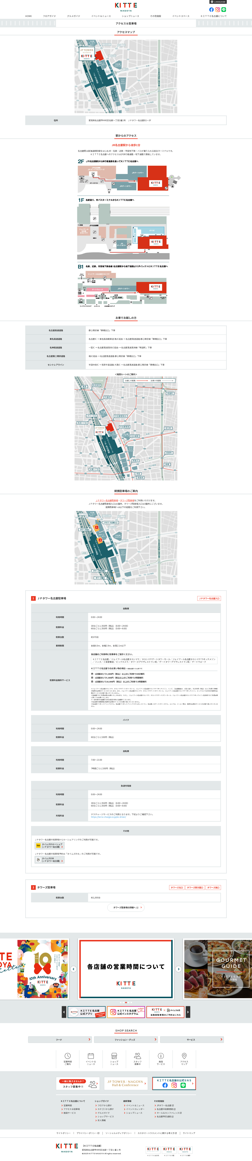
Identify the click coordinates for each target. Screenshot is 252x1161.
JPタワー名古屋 (164, 1105)
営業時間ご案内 (68, 1062)
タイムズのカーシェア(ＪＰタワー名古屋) (52, 845)
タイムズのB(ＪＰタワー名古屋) (51, 859)
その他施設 (155, 15)
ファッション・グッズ (125, 1039)
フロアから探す (105, 1105)
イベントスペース (180, 15)
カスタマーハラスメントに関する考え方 (156, 1133)
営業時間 (68, 1105)
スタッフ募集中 (137, 1062)
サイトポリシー (63, 1133)
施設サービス (161, 1062)
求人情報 (102, 1120)
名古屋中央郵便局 (165, 1109)
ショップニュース (130, 15)
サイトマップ (189, 1133)
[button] (120, 1002)
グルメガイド (73, 15)
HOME (28, 15)
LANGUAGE (219, 2)
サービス (191, 1039)
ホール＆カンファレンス (168, 1112)
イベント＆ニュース (101, 15)
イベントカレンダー (135, 1109)
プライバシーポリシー (87, 1133)
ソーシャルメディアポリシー (118, 1133)
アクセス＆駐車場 (72, 1109)
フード (59, 1039)
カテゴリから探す (106, 1109)
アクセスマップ (184, 1062)
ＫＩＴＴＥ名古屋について (214, 15)
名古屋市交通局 (164, 1116)
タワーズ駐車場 (127, 500)
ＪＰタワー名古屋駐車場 (107, 500)
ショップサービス (106, 1116)
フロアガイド (49, 15)
